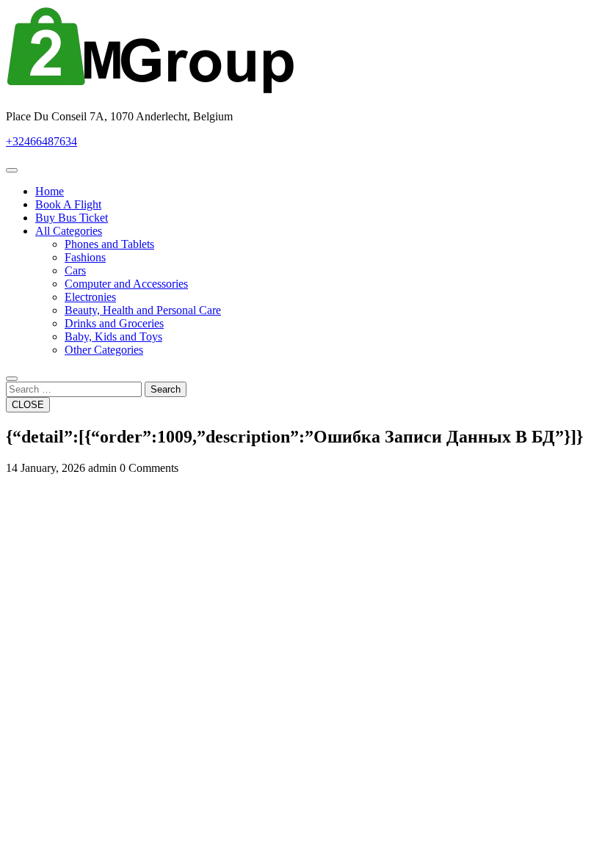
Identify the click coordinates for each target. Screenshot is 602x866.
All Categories (68, 231)
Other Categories (104, 349)
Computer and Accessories (126, 283)
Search (165, 389)
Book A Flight (68, 204)
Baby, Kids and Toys (113, 336)
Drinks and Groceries (114, 323)
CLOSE (28, 404)
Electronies (90, 297)
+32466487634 (41, 141)
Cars (75, 270)
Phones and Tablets (109, 244)
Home (49, 191)
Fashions (85, 257)
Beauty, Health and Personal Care (143, 310)
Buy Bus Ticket (71, 217)
